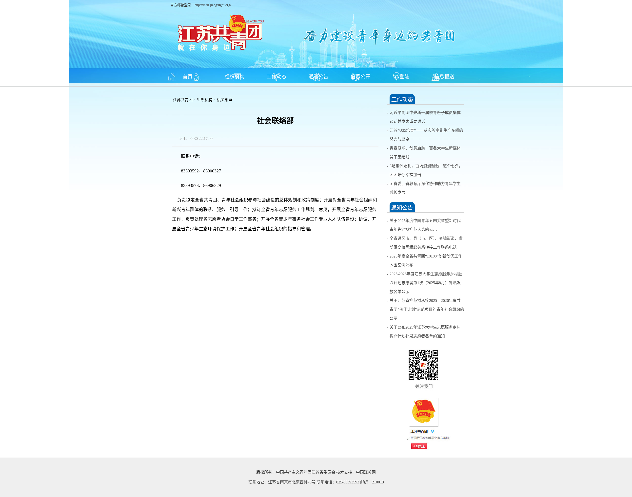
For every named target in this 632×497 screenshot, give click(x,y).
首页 (188, 76)
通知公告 (318, 76)
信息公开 (360, 76)
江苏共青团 (183, 100)
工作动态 (276, 76)
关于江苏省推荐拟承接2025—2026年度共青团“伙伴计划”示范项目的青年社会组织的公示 (427, 309)
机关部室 (225, 100)
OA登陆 (401, 76)
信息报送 (444, 76)
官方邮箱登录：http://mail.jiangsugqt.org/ (200, 5)
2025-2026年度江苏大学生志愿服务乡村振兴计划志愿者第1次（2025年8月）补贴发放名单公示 (426, 283)
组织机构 (234, 76)
